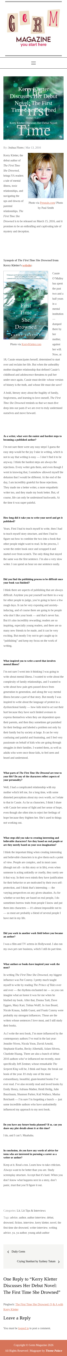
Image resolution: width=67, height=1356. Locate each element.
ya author (21, 1232)
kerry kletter (42, 1222)
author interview (36, 1217)
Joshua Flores (16, 147)
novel (53, 1222)
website (26, 265)
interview (28, 1222)
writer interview (39, 1227)
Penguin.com (47, 202)
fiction (18, 1222)
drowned (8, 1222)
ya (13, 1232)
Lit (18, 1210)
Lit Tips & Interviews (33, 1210)
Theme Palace (54, 1350)
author (22, 1217)
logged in (23, 1328)
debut (50, 1217)
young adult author (38, 1232)
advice (14, 1217)
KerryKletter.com (31, 344)
